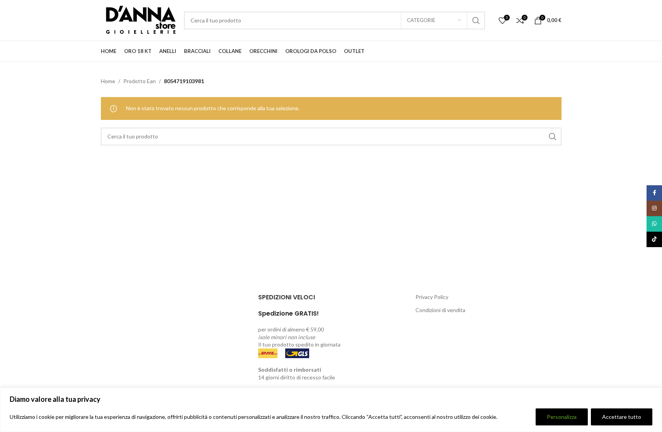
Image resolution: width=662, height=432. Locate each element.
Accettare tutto (621, 416)
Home (108, 81)
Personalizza (562, 416)
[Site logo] (138, 19)
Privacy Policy (431, 297)
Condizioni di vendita (440, 310)
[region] (331, 410)
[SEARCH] (476, 20)
